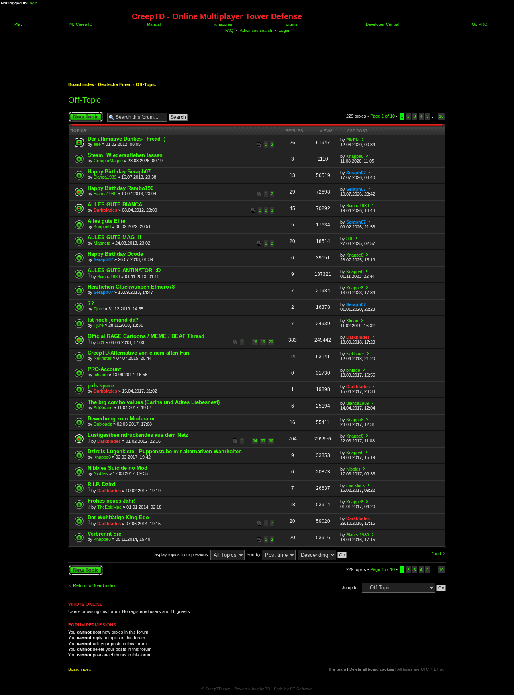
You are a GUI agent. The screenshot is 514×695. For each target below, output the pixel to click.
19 (263, 342)
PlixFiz (352, 139)
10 (441, 116)
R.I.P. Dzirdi (102, 484)
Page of (382, 116)
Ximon (352, 320)
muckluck (355, 485)
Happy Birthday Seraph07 (119, 172)
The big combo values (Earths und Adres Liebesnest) (154, 402)
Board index (81, 84)
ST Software (301, 689)
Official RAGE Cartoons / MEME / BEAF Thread (146, 336)
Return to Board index (94, 585)
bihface (101, 374)
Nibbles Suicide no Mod (117, 468)
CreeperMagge (108, 160)
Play (17, 24)
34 (255, 441)
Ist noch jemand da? (113, 320)
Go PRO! (480, 24)
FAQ (229, 30)
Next (436, 553)
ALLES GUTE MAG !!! (114, 237)
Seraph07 (356, 172)
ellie (97, 144)
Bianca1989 (105, 177)
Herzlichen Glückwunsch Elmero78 (131, 287)
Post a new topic (84, 114)
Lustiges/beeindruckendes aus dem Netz (138, 435)
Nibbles (101, 473)
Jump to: (350, 587)
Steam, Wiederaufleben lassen (125, 155)
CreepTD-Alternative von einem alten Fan (138, 353)
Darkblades (105, 210)
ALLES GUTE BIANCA (115, 205)
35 (263, 441)
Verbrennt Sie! (105, 534)
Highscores (221, 24)
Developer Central (382, 24)
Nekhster (103, 358)
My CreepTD (80, 24)
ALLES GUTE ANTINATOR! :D (124, 270)
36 (271, 441)
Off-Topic (146, 84)
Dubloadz (103, 424)
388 (349, 238)
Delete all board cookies (371, 669)
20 (271, 342)
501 (100, 342)
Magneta (102, 242)
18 (255, 342)
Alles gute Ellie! (107, 221)
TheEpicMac (109, 507)
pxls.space (101, 386)
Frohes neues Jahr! (111, 501)
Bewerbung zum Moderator (121, 419)
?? (91, 303)
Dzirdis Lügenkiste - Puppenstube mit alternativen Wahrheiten (165, 451)
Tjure (99, 308)
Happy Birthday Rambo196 (120, 188)
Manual (153, 24)
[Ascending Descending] (322, 554)
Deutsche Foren (115, 84)
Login (32, 3)
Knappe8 (354, 156)
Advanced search (256, 30)
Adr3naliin (103, 407)
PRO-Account (104, 369)
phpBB (263, 689)
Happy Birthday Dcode (115, 254)
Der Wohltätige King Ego (118, 517)
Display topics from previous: (181, 554)
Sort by (254, 554)
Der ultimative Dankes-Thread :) (126, 139)
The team (337, 669)
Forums (289, 24)
